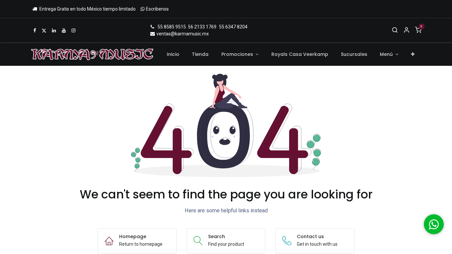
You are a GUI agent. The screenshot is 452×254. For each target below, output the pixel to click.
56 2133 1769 (202, 26)
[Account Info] (406, 30)
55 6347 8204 (233, 26)
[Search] (395, 30)
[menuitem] (173, 54)
